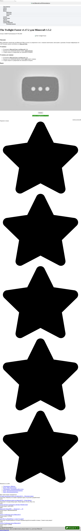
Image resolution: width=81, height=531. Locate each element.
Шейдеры (9, 12)
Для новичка (6, 6)
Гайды (5, 8)
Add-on (5, 19)
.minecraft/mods (29, 50)
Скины (5, 16)
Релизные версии (11, 24)
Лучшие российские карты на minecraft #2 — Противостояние (17, 496)
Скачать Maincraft (8, 22)
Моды (4, 11)
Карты (5, 9)
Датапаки (8, 13)
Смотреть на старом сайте (77, 119)
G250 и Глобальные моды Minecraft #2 (10, 523)
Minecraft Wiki (23, 44)
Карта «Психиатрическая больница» (13, 490)
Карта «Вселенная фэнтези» (10, 492)
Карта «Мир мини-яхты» (10, 487)
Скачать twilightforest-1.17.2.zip (40, 115)
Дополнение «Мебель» (9, 486)
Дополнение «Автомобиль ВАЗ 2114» (13, 489)
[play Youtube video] (40, 88)
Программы (6, 21)
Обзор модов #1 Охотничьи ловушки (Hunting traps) (14, 504)
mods (26, 59)
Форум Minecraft (4, 530)
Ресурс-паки (6, 18)
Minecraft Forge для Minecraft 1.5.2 (19, 49)
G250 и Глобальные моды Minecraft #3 (10, 514)
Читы (7, 15)
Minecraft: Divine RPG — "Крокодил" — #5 (11, 509)
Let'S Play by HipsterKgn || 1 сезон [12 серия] (12, 519)
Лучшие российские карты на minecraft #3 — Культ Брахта (15, 500)
